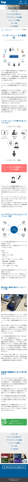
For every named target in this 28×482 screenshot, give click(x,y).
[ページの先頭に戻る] (26, 480)
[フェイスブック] (9, 471)
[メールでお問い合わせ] (21, 2)
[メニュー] (25, 2)
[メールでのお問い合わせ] (14, 467)
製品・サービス (9, 29)
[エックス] (14, 471)
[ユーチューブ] (18, 471)
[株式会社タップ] (7, 2)
